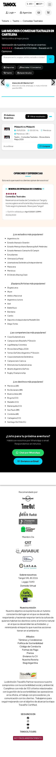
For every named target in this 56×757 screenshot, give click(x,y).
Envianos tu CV (30, 656)
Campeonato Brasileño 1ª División (21, 341)
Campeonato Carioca (16, 361)
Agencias (27, 12)
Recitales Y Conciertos (31, 67)
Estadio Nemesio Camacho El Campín (23, 250)
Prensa (30, 653)
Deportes (10, 67)
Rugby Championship (16, 373)
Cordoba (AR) (13, 414)
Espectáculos (25, 73)
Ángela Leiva (12, 288)
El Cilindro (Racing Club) (17, 275)
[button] (3, 82)
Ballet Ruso (12, 308)
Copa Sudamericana (16, 337)
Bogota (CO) (12, 398)
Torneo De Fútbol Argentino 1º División (23, 353)
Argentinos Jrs (13, 238)
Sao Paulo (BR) (13, 410)
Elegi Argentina (30, 662)
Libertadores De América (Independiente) (24, 263)
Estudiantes (12, 255)
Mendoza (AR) (13, 386)
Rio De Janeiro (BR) (15, 390)
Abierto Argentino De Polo (18, 369)
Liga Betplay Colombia (17, 345)
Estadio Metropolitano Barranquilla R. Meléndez (27, 246)
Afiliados (30, 636)
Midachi (18, 126)
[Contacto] (38, 13)
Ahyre (9, 292)
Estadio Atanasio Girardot (18, 243)
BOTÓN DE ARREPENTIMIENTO (28, 738)
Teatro (9, 73)
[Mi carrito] (48, 13)
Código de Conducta (30, 646)
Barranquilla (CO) (14, 406)
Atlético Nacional (14, 296)
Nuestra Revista (30, 659)
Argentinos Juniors (15, 300)
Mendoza (11, 271)
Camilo (10, 316)
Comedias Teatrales (29, 137)
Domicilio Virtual (28, 585)
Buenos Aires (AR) (14, 394)
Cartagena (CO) (14, 418)
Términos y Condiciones (30, 639)
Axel (9, 304)
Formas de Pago (30, 649)
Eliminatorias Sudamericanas (19, 365)
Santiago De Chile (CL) (16, 422)
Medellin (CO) (13, 402)
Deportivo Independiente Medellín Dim (23, 320)
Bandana (11, 312)
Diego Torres (12, 324)
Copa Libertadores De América (20, 357)
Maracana (11, 267)
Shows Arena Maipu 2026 (18, 349)
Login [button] (11, 12)
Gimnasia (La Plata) (15, 259)
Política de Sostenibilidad (30, 643)
